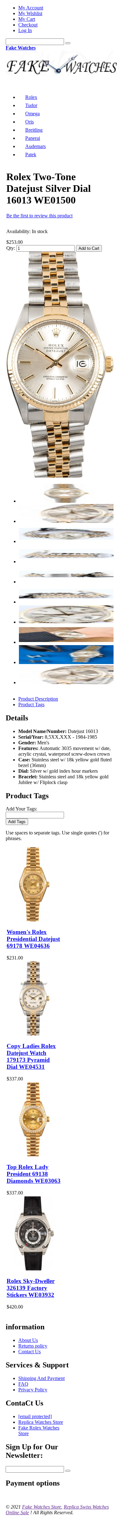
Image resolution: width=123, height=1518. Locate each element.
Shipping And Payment (41, 1378)
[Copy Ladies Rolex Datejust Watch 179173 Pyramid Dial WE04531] (34, 1033)
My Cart (26, 19)
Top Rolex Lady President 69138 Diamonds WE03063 (34, 1174)
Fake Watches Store (41, 1506)
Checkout (28, 24)
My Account (30, 7)
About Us (28, 1340)
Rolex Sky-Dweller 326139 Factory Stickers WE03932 (31, 1288)
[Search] (67, 43)
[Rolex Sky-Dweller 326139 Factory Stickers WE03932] (34, 1268)
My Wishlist (30, 13)
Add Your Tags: (21, 808)
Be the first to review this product (39, 215)
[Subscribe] (67, 1471)
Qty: (10, 248)
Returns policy (32, 1346)
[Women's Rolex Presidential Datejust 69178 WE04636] (34, 919)
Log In (25, 30)
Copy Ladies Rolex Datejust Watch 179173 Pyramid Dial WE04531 (31, 1056)
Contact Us (29, 1351)
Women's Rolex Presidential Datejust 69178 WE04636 (33, 939)
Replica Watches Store (40, 1422)
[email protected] (35, 1416)
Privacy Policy (32, 1389)
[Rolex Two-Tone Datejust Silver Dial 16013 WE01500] (60, 475)
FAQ (23, 1384)
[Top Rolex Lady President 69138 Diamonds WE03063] (34, 1154)
